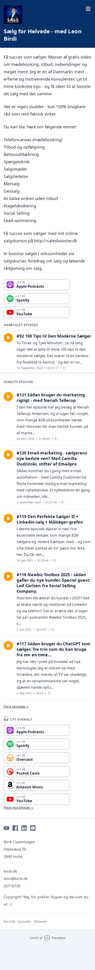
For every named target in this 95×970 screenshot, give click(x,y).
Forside (9, 921)
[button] (8, 337)
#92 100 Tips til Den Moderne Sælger (54, 336)
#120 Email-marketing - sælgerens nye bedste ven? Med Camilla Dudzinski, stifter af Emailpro (52, 458)
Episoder (24, 921)
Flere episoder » (16, 706)
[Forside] (13, 15)
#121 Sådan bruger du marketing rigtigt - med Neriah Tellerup (51, 397)
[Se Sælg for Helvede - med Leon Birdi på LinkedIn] (24, 828)
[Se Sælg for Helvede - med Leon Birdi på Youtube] (6, 828)
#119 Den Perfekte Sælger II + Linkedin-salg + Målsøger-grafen (50, 519)
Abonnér (41, 921)
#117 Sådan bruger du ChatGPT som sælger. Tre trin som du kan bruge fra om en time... (53, 649)
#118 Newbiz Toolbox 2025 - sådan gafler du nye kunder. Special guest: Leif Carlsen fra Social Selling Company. (53, 583)
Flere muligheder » (18, 807)
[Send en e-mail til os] (33, 828)
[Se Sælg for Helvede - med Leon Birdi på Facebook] (15, 828)
